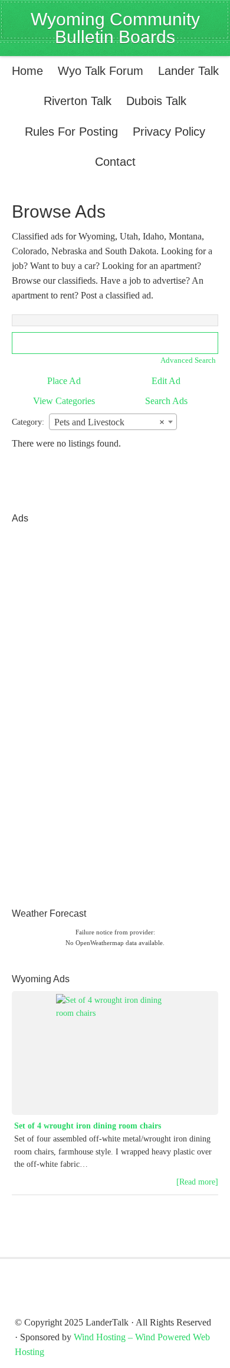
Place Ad (64, 381)
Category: (28, 422)
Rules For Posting (71, 131)
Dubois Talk (153, 100)
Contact (115, 161)
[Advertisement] (59, 707)
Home (27, 70)
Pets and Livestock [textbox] (109, 422)
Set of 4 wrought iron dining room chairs (87, 1125)
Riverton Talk (74, 100)
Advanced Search (188, 360)
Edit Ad (166, 381)
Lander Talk (185, 70)
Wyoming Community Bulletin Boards (115, 28)
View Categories (64, 401)
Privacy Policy (169, 131)
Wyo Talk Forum (100, 70)
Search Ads (166, 401)
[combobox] (113, 422)
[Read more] (197, 1181)
